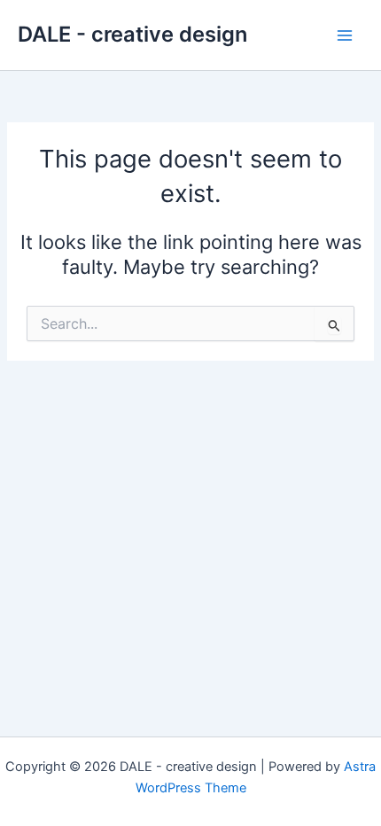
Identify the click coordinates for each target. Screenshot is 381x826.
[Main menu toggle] (344, 35)
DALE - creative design (132, 34)
